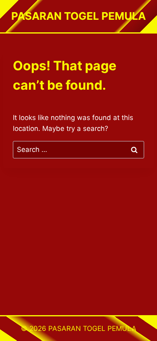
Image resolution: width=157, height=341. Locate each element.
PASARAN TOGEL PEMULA (92, 328)
